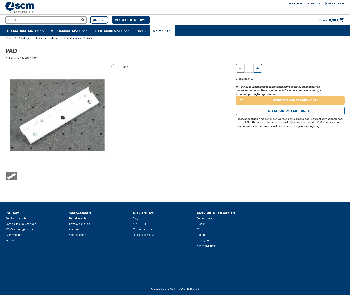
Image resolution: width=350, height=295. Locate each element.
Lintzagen (203, 240)
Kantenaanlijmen (206, 245)
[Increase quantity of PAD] (258, 68)
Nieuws (9, 240)
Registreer (295, 3)
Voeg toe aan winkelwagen (296, 100)
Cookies (74, 229)
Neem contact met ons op (290, 111)
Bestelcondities (78, 218)
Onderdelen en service (131, 19)
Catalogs (24, 38)
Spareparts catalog (46, 38)
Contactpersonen (143, 229)
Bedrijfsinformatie (15, 218)
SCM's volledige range (19, 229)
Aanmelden (313, 3)
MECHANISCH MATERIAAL (70, 31)
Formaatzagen (205, 218)
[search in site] (82, 20)
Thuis (9, 38)
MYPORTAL (140, 223)
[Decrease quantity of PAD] (240, 68)
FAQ (135, 218)
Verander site (336, 3)
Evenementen (13, 234)
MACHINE (98, 19)
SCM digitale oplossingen (20, 223)
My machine (162, 31)
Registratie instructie (145, 234)
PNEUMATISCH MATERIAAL (25, 31)
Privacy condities (79, 223)
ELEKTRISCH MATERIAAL (113, 31)
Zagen (201, 234)
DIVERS (142, 31)
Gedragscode (77, 234)
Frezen (201, 223)
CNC (199, 229)
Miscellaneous (72, 38)
